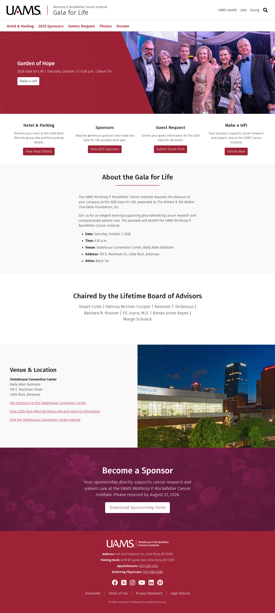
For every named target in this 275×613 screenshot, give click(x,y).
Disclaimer (93, 593)
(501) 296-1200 (148, 566)
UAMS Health (227, 10)
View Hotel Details (38, 151)
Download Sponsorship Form (138, 507)
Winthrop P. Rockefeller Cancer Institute (80, 7)
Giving (254, 10)
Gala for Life (70, 12)
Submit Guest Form (170, 149)
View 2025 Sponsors (104, 149)
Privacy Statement (149, 593)
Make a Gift (28, 81)
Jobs (244, 10)
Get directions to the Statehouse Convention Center (48, 403)
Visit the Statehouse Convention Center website (45, 420)
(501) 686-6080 (153, 572)
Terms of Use (118, 593)
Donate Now (236, 151)
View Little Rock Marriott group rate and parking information (55, 411)
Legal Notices (180, 593)
